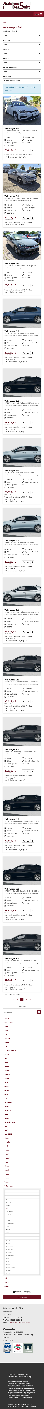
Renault (7, 1158)
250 (30, 999)
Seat (6, 1162)
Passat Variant (10, 1223)
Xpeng (7, 1282)
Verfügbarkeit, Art (10, 31)
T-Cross (8, 1232)
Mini (6, 1130)
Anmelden (11, 1374)
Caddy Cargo (9, 1200)
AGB (27, 1374)
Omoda (7, 1142)
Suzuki (7, 1178)
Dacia (6, 1046)
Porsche (7, 1154)
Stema (7, 1174)
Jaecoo (7, 1086)
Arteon (8, 1194)
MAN (6, 1114)
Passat (8, 1220)
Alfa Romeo (9, 1022)
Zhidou (7, 1286)
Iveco (6, 1082)
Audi (6, 1026)
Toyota (7, 1182)
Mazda (7, 1118)
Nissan (7, 1138)
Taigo (7, 1258)
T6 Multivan (9, 1244)
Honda (7, 1070)
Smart (7, 1170)
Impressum (20, 1374)
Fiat (6, 1058)
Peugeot (7, 1150)
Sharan (8, 1229)
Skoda (7, 1166)
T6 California (9, 1241)
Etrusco (7, 1054)
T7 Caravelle (9, 1249)
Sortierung (7, 76)
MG (6, 1126)
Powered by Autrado (30, 1406)
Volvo (6, 1278)
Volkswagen (9, 1186)
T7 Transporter (10, 1255)
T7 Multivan (9, 1252)
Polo (7, 1226)
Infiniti (7, 1078)
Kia (6, 1098)
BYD (6, 1034)
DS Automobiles (10, 1050)
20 (17, 999)
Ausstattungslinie (9, 67)
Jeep (6, 1094)
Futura (7, 1066)
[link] (24, 150)
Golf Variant (9, 1211)
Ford (6, 1062)
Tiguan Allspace (10, 1267)
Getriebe (6, 49)
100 (25, 999)
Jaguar (7, 1090)
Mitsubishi (8, 1134)
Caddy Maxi (9, 1202)
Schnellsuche (22, 1007)
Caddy (7, 1197)
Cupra (7, 1042)
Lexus (6, 1106)
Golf (7, 1208)
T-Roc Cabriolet (10, 1238)
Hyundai (7, 1074)
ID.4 (7, 1217)
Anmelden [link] (23, 1297)
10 (13, 999)
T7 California (9, 1246)
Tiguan (8, 1264)
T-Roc (7, 1235)
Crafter (8, 1205)
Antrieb (5, 58)
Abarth (7, 1018)
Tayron (8, 1261)
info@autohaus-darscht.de (20, 1322)
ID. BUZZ (8, 1214)
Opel (6, 1146)
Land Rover (8, 1102)
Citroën (7, 1038)
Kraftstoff (6, 40)
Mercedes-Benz (10, 1122)
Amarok (8, 1191)
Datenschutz (12, 1377)
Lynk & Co (8, 1110)
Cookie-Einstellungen (25, 1377)
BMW (6, 1030)
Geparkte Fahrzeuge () (23, 1292)
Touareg (8, 1270)
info (4, 22)
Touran (8, 1273)
